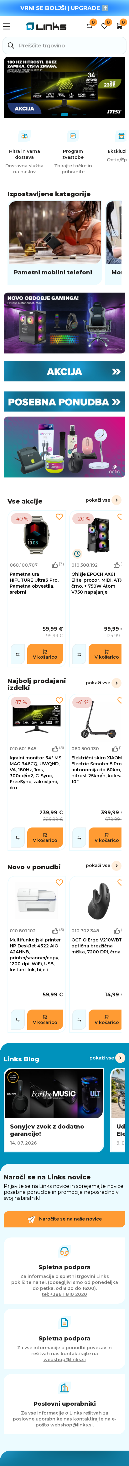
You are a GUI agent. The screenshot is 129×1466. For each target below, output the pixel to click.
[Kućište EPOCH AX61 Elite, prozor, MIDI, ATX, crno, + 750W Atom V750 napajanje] (98, 588)
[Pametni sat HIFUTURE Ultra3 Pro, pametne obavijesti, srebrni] (36, 588)
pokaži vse (98, 500)
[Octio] (64, 447)
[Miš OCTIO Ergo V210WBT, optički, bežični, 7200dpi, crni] (98, 954)
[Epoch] (64, 323)
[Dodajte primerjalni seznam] (18, 654)
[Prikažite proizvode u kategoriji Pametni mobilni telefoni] (55, 242)
